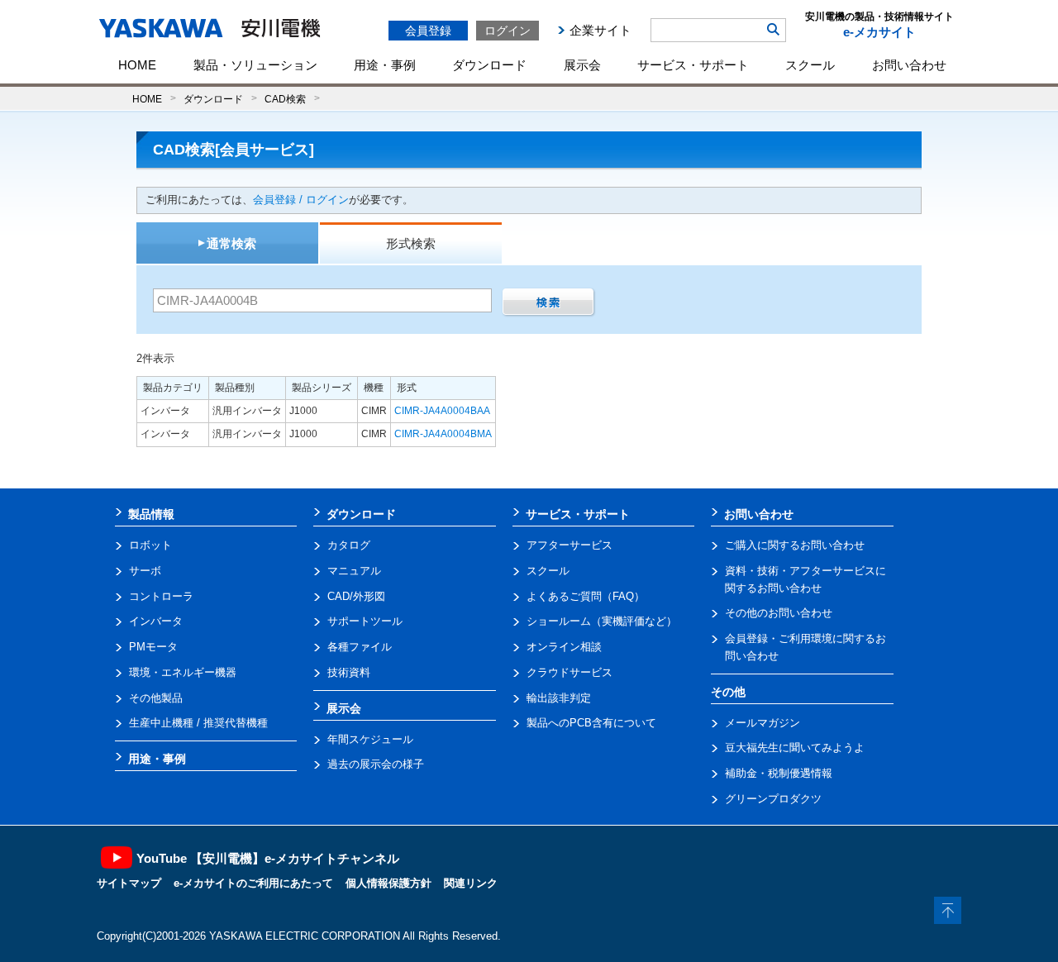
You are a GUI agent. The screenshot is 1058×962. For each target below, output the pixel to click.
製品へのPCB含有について (591, 723)
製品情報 (151, 514)
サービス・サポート (693, 65)
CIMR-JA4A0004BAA (442, 411)
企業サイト (600, 30)
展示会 (582, 65)
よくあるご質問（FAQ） (586, 596)
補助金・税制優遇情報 (778, 773)
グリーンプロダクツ (773, 799)
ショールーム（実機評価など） (602, 621)
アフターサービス (569, 545)
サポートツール (365, 621)
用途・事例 (385, 65)
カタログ (348, 545)
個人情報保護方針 (388, 883)
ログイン (507, 30)
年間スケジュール (370, 739)
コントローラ (161, 596)
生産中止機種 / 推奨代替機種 (198, 723)
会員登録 (428, 30)
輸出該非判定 (559, 698)
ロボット (150, 545)
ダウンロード (489, 65)
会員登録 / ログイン (301, 199)
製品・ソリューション (255, 65)
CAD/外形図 (356, 596)
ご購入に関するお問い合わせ (795, 545)
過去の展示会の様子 (375, 764)
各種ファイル (359, 647)
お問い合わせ (909, 65)
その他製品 (156, 698)
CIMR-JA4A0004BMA (443, 434)
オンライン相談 (564, 647)
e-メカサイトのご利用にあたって (253, 883)
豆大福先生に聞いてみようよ (795, 747)
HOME (137, 65)
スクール (810, 65)
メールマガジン (762, 723)
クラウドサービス (569, 672)
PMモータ (153, 647)
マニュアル (354, 570)
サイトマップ (129, 883)
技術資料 (348, 672)
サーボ (145, 570)
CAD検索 (285, 98)
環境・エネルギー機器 (182, 672)
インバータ (156, 621)
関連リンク (471, 883)
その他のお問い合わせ (778, 613)
